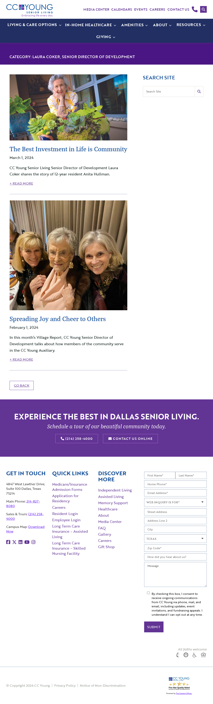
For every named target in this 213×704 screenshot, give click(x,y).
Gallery (104, 534)
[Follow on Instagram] (33, 542)
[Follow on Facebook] (8, 542)
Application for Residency (65, 498)
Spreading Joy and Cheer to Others (58, 318)
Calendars (121, 9)
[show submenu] (114, 25)
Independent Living (115, 490)
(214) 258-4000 (78, 438)
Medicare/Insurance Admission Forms (69, 486)
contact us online (132, 438)
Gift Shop (106, 546)
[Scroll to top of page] (201, 693)
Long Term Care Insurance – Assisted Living (70, 531)
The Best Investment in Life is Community (68, 148)
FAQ (102, 528)
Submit (153, 626)
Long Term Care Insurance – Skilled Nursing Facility (68, 548)
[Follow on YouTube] (27, 542)
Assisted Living (111, 496)
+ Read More (21, 183)
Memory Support (113, 502)
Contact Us (178, 9)
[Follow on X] (14, 542)
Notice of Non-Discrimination (103, 685)
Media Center (96, 9)
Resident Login (65, 513)
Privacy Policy (65, 685)
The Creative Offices (184, 693)
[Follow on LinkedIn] (20, 542)
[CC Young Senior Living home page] (29, 10)
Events (140, 9)
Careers (157, 9)
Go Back (21, 385)
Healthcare (108, 509)
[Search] (203, 9)
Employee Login (66, 520)
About (103, 515)
